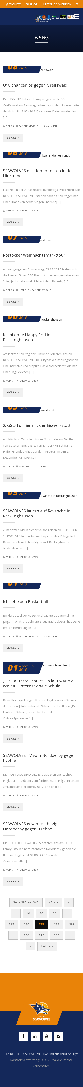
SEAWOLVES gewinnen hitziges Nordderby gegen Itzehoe (32, 826)
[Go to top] (41, 1011)
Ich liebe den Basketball (25, 601)
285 (11, 924)
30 (55, 913)
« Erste (53, 902)
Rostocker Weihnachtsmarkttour (34, 255)
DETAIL (12, 137)
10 (28, 913)
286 (26, 924)
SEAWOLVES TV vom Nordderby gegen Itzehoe (39, 758)
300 (26, 935)
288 (56, 924)
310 (41, 935)
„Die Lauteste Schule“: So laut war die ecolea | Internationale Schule (38, 683)
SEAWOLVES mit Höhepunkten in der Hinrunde (38, 173)
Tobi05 (10, 126)
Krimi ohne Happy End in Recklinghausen (26, 337)
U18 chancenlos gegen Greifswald (35, 85)
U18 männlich (49, 126)
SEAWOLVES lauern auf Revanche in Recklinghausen (37, 513)
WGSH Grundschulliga (32, 466)
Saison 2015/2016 (28, 126)
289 (72, 924)
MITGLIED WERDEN (56, 4)
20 (41, 913)
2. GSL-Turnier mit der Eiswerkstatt (37, 425)
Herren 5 (24, 290)
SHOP (33, 4)
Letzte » (47, 946)
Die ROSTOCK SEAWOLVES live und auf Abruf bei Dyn (41, 1054)
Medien (10, 210)
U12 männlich (49, 636)
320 (56, 935)
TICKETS (15, 4)
